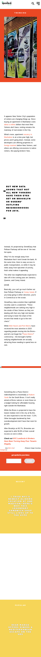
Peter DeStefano (20, 38)
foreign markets (10, 145)
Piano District (28, 334)
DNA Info (10, 448)
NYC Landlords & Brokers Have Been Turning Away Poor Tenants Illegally (20, 441)
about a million (9, 125)
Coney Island (29, 292)
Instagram (3, 450)
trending (20, 13)
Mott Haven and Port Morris (20, 326)
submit (29, 461)
